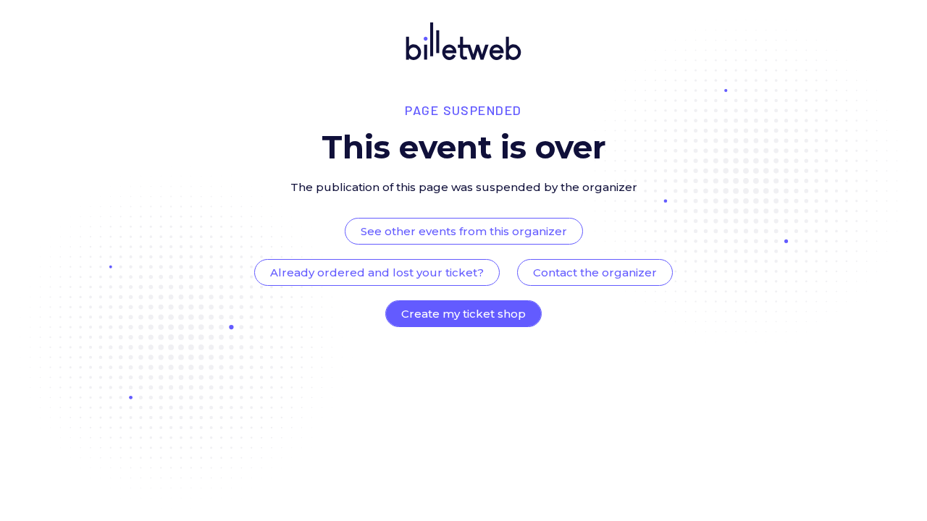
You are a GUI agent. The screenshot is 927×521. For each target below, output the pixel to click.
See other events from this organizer (464, 231)
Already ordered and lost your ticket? (377, 272)
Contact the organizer (595, 272)
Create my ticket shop (463, 314)
